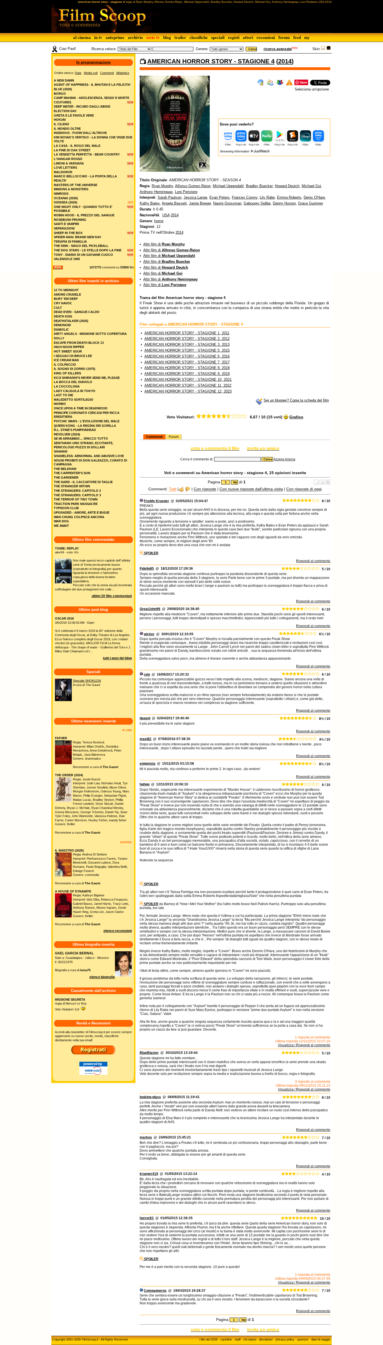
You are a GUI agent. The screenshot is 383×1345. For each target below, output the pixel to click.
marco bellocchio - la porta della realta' (85, 178)
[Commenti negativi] (187, 489)
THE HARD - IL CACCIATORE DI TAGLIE (83, 482)
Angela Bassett (174, 203)
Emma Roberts (289, 197)
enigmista (147, 764)
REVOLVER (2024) (67, 434)
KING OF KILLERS (67, 373)
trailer (180, 37)
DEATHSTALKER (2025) (71, 321)
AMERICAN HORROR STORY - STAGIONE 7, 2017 (187, 362)
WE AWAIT (61, 525)
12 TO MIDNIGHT (66, 290)
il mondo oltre (67, 128)
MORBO (60, 403)
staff (238, 1339)
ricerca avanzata (278, 49)
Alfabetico (122, 73)
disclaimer (266, 1339)
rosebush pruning (70, 219)
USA (166, 215)
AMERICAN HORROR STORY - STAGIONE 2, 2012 (187, 339)
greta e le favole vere (74, 115)
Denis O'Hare (314, 197)
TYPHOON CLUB (66, 508)
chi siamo (249, 1339)
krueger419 (149, 1174)
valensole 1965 (67, 259)
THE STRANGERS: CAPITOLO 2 (77, 490)
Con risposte (205, 489)
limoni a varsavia (69, 163)
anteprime (115, 37)
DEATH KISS (63, 316)
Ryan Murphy (162, 186)
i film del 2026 (208, 1339)
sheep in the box (68, 233)
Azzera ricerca (284, 459)
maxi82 (145, 739)
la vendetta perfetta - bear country (87, 154)
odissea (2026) (65, 202)
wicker (149, 634)
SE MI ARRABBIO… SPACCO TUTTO (81, 438)
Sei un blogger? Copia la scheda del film (296, 400)
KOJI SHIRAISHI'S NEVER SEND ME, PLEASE (87, 377)
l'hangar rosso (68, 159)
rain (147, 674)
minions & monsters (71, 189)
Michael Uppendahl (228, 186)
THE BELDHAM (65, 468)
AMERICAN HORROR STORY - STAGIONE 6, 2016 (187, 356)
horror (158, 221)
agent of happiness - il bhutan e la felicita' (92, 84)
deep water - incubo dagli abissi (82, 106)
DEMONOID (62, 325)
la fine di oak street (72, 150)
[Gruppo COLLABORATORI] (141, 1291)
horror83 (147, 1218)
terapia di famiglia (70, 241)
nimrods (61, 193)
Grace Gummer (310, 203)
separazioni (64, 228)
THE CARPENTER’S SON (72, 473)
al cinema (82, 37)
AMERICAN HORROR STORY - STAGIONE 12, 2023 (188, 391)
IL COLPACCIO (65, 364)
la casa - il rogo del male (77, 145)
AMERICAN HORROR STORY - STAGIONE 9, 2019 (187, 374)
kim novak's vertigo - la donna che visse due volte (93, 139)
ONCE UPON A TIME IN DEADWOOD (80, 408)
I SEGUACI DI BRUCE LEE (73, 356)
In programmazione (93, 62)
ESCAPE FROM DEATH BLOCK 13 (79, 342)
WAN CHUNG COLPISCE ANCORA (79, 517)
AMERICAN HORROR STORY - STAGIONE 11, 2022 (187, 385)
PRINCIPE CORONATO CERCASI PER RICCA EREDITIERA (86, 415)
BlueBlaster (149, 1053)
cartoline (226, 1339)
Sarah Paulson (169, 197)
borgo (60, 93)
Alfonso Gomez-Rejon (193, 186)
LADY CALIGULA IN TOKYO (74, 391)
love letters (65, 167)
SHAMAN (60, 451)
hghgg (144, 784)
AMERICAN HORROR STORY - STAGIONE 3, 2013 (187, 344)
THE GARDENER (66, 477)
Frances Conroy (244, 197)
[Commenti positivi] (181, 489)
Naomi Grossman (227, 203)
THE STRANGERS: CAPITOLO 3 (77, 495)
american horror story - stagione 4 (210, 61)
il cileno (61, 124)
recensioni (266, 37)
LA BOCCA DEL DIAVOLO (73, 382)
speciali (218, 37)
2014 (285, 61)
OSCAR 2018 (64, 618)
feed (297, 37)
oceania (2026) (66, 198)
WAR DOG (61, 521)
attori (248, 37)
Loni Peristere (186, 192)
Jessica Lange (195, 197)
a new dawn (64, 80)
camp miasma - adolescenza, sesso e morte (91, 97)
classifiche (199, 37)
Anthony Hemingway (156, 192)
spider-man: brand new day (77, 237)
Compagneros (155, 1291)
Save (303, 82)
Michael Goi (311, 186)
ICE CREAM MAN (66, 360)
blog (167, 37)
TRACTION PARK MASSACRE (76, 503)
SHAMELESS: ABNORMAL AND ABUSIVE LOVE (89, 456)
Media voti (91, 73)
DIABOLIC (61, 329)
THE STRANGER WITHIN (72, 486)
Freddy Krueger (156, 501)
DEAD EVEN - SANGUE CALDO (77, 312)
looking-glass (150, 1097)
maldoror (63, 172)
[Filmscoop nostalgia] (328, 49)
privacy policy (285, 1339)
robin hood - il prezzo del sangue (84, 215)
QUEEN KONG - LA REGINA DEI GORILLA (85, 425)
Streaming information (235, 151)
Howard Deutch (287, 186)
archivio (135, 37)
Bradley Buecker (259, 186)
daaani (145, 718)
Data (78, 73)
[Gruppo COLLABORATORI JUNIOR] (141, 501)
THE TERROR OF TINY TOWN (76, 499)
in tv (98, 37)
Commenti (154, 437)
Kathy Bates (150, 203)
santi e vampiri (66, 224)
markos (146, 1137)
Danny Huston (284, 203)
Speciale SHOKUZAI (87, 680)
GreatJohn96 (150, 609)
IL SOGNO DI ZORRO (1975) (74, 368)
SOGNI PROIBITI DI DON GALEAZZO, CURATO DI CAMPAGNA (90, 462)
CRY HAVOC (63, 303)
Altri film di (164, 244)
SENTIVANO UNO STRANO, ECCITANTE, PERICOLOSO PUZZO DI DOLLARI (83, 445)
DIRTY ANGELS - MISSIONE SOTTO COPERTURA (90, 333)
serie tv (153, 37)
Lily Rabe (267, 197)
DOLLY (59, 338)
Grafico (296, 417)
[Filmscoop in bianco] (323, 49)
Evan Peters (219, 197)
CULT (58, 307)
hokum (60, 119)
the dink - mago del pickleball (81, 245)
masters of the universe (75, 185)
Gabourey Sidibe (257, 203)
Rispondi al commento (313, 561)
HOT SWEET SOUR (68, 351)
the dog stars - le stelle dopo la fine (87, 250)
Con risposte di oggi (304, 489)
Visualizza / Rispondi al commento (304, 1045)
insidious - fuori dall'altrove (80, 132)
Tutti (172, 489)
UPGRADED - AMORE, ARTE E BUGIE (81, 512)
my (307, 37)
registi (233, 37)
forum (284, 37)
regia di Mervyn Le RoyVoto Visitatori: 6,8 (71, 1004)
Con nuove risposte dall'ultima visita (251, 489)
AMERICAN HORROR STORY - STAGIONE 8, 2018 (187, 368)
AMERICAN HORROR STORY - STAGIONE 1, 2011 (186, 333)
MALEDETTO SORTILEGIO (73, 399)
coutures (62, 102)
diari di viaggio (320, 1339)
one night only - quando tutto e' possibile (83, 209)
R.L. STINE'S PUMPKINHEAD (75, 430)
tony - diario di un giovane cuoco (83, 254)
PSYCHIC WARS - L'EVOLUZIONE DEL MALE (86, 421)
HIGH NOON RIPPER (69, 347)
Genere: (202, 49)
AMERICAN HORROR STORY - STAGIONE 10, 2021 (188, 379)
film (132, 267)
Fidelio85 (147, 569)
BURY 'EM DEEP (66, 298)
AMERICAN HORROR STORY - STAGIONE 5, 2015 (187, 350)
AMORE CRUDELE (67, 294)
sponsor (302, 1339)
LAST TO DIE (63, 395)
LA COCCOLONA (67, 386)
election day (65, 111)
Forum (174, 437)
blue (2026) (63, 89)
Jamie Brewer (200, 203)
